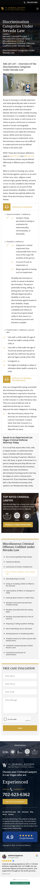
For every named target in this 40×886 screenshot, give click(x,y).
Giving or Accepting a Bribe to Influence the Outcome (20, 585)
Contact (11, 814)
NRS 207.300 (15, 156)
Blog (31, 812)
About (5, 814)
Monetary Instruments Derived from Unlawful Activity (19, 604)
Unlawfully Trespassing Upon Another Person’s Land (19, 647)
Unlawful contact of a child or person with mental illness (21, 640)
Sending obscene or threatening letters (20, 634)
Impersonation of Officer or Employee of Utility (20, 592)
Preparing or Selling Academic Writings (20, 624)
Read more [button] (6, 874)
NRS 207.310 (29, 156)
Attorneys (25, 812)
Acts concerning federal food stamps (19, 557)
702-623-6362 (16, 794)
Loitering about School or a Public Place (20, 598)
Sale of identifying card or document (19, 629)
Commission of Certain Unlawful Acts (19, 567)
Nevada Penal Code (9, 812)
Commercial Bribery (13, 562)
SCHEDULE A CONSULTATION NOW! (18, 525)
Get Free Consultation (15, 801)
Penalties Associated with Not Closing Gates (19, 611)
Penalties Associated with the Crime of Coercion (19, 618)
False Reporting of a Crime (15, 579)
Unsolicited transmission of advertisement (15, 654)
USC (18, 812)
